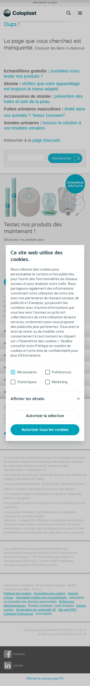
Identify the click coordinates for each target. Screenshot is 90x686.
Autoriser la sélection (45, 416)
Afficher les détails (27, 399)
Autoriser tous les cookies (45, 429)
